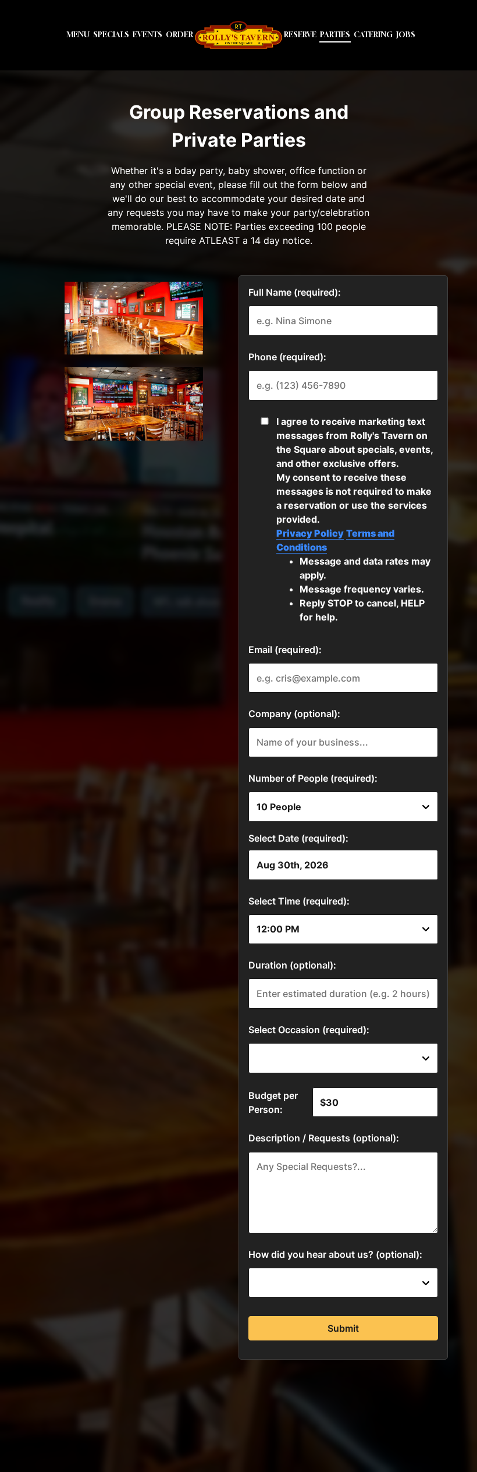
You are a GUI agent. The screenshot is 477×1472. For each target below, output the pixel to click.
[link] (238, 35)
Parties (335, 34)
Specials (111, 34)
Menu (78, 34)
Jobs (405, 34)
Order (179, 34)
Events (147, 34)
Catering (373, 34)
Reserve (300, 34)
